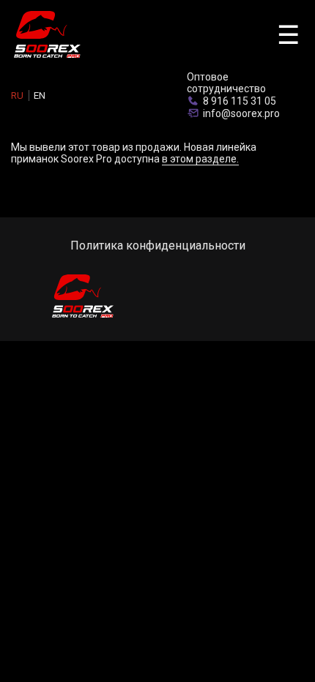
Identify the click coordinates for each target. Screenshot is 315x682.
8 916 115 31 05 (239, 101)
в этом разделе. (200, 159)
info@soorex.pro (241, 113)
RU (17, 95)
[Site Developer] (253, 297)
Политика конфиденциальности (157, 245)
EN (39, 95)
